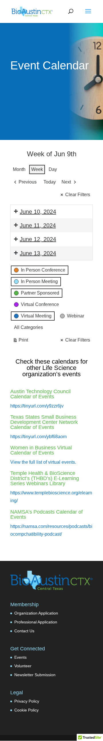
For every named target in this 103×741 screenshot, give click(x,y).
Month (19, 169)
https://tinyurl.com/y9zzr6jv (37, 405)
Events (20, 657)
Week (37, 169)
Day (53, 169)
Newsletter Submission (35, 674)
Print (20, 341)
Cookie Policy (26, 710)
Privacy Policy (26, 701)
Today (49, 182)
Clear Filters (77, 194)
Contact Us (24, 631)
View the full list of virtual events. (43, 462)
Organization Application (36, 613)
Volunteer (22, 666)
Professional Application (35, 622)
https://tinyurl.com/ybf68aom (38, 436)
